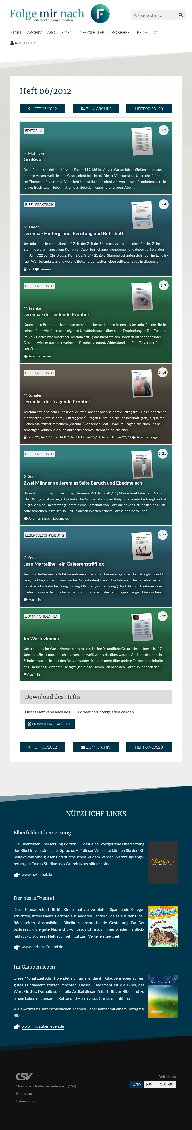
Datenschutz (25, 1101)
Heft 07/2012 (148, 108)
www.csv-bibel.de (37, 874)
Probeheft (120, 32)
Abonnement (61, 32)
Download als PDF (51, 723)
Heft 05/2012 (44, 108)
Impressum (24, 1094)
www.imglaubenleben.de (43, 1026)
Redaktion (148, 32)
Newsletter (92, 32)
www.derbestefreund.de (42, 946)
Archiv (34, 32)
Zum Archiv (98, 108)
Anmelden (25, 42)
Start (16, 32)
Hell (150, 1084)
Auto (136, 1084)
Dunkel (167, 1084)
